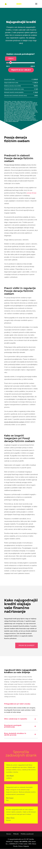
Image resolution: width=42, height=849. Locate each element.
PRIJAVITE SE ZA (21, 70)
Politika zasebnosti (27, 834)
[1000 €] (10, 62)
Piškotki (16, 834)
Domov (8, 834)
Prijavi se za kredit (26, 645)
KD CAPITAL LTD (25, 841)
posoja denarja (31, 193)
